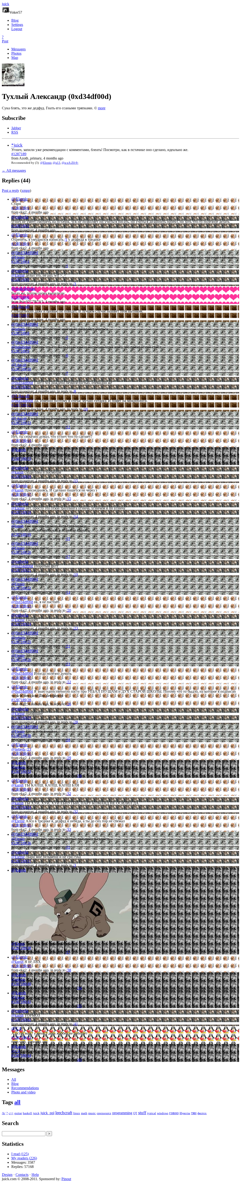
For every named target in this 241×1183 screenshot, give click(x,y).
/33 (68, 829)
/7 (66, 373)
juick (36, 1113)
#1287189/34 (21, 807)
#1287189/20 (21, 552)
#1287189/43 (21, 1038)
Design (7, 1175)
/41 (75, 1024)
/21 (67, 646)
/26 (68, 704)
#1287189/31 (21, 754)
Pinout (66, 1179)
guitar (18, 1113)
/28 (75, 722)
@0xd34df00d (24, 252)
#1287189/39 (21, 966)
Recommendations (25, 1088)
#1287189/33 (21, 789)
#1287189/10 (21, 369)
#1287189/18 (21, 512)
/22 (68, 682)
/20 (68, 610)
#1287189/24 (21, 624)
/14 (75, 517)
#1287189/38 (21, 948)
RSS (14, 132)
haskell (27, 1113)
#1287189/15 (21, 459)
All (13, 1079)
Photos (16, 53)
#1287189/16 (21, 477)
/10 (85, 409)
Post (5, 41)
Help (35, 1175)
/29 (68, 758)
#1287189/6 (20, 297)
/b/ (3, 1113)
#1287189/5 (20, 280)
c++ (11, 1113)
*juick (17, 145)
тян (194, 1113)
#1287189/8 (20, 333)
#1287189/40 (21, 984)
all (17, 1102)
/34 (79, 988)
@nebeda (19, 216)
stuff (142, 1112)
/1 (65, 239)
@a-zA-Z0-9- (70, 162)
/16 (79, 776)
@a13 (56, 162)
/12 (67, 427)
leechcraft (63, 1112)
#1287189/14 (21, 441)
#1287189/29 (21, 718)
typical (151, 1113)
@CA (16, 1028)
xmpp (25, 190)
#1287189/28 (21, 700)
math (84, 1113)
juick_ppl (47, 1113)
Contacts (22, 1175)
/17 (67, 557)
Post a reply (10, 190)
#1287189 (18, 154)
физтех (202, 1113)
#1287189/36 (21, 843)
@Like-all (20, 306)
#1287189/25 (21, 642)
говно (174, 1113)
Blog (15, 20)
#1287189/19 (21, 534)
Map (14, 58)
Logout (16, 29)
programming (122, 1113)
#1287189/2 (20, 226)
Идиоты (185, 1113)
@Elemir (45, 162)
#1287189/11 (21, 387)
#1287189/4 (20, 262)
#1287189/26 (21, 660)
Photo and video (23, 1092)
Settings (17, 25)
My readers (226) (24, 1158)
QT (135, 1113)
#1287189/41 (21, 1002)
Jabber (16, 128)
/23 (75, 628)
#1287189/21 (21, 570)
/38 (68, 970)
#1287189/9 (20, 351)
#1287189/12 (21, 405)
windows (162, 1113)
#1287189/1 (20, 208)
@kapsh (18, 449)
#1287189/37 (21, 861)
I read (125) (20, 1154)
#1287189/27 (21, 678)
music (92, 1113)
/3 (74, 284)
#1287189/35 (21, 825)
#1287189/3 (20, 244)
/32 (68, 794)
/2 (66, 338)
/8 (74, 391)
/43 (79, 1060)
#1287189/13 (21, 423)
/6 (66, 355)
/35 (67, 847)
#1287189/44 (21, 1055)
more (101, 108)
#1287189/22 (21, 588)
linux (76, 1113)
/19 (75, 575)
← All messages (14, 170)
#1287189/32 (21, 772)
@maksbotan (23, 288)
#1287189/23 (21, 606)
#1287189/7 (20, 315)
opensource (104, 1113)
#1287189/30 (21, 736)
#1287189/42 (21, 1020)
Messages (18, 49)
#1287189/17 (21, 494)
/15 (75, 481)
